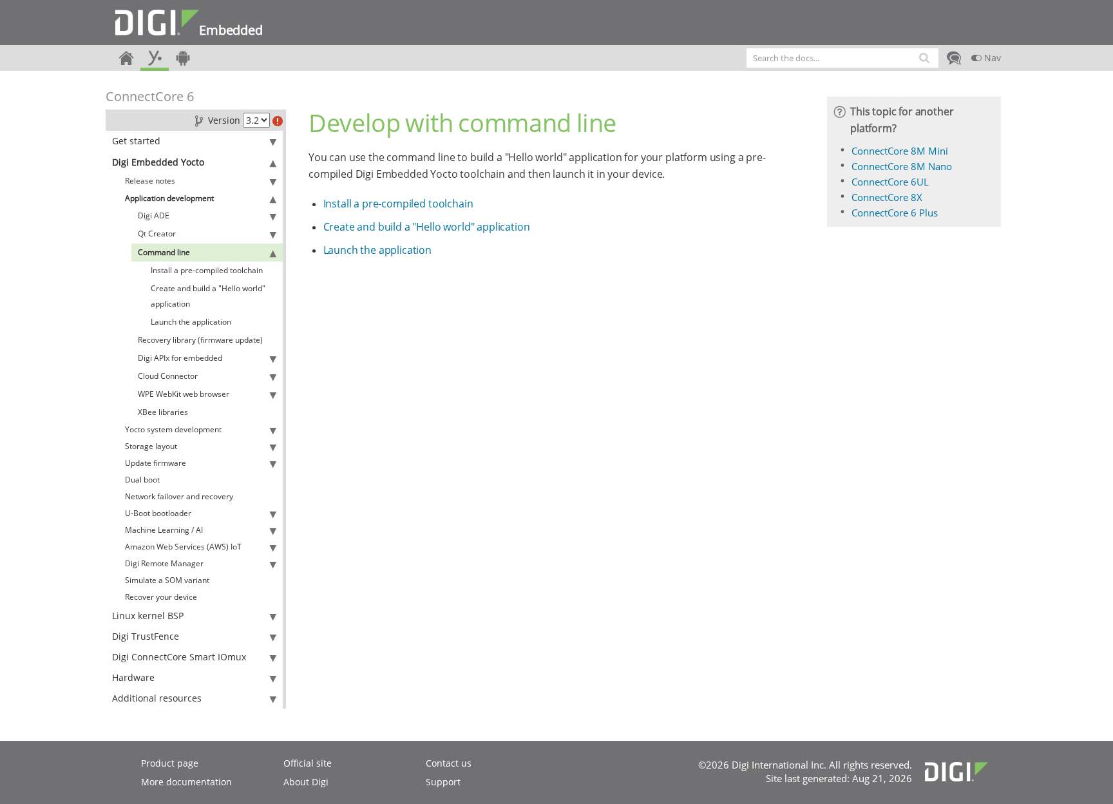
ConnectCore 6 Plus (894, 212)
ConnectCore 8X (886, 197)
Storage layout (151, 446)
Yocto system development (173, 429)
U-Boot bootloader (158, 513)
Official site (307, 763)
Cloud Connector (168, 375)
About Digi (305, 782)
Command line (164, 252)
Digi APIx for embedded (180, 357)
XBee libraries (163, 412)
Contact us (448, 763)
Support (443, 782)
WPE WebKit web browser (183, 393)
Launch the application (191, 321)
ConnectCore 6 (150, 96)
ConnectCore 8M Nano (901, 166)
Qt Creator (157, 233)
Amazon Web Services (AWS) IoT (183, 546)
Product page (169, 763)
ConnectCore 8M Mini (899, 150)
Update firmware (155, 462)
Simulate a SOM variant (167, 580)
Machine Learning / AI (164, 529)
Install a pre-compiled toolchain (207, 270)
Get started (136, 141)
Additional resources (157, 698)
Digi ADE (153, 215)
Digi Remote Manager (164, 563)
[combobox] (842, 58)
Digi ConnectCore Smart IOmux (179, 657)
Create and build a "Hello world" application (208, 296)
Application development (169, 198)
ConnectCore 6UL (890, 181)
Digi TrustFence (145, 636)
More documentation (186, 782)
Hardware (133, 677)
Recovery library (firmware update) (200, 339)
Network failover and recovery (179, 496)
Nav (991, 58)
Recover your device (161, 596)
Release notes (150, 180)
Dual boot (142, 479)
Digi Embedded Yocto (158, 162)
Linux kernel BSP (148, 615)
